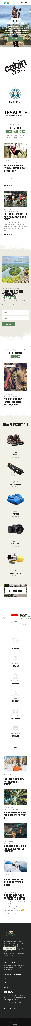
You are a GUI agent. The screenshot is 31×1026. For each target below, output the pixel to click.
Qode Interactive (15, 1022)
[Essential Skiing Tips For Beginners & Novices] (15, 763)
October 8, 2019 (9, 160)
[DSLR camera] (15, 529)
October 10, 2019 (9, 209)
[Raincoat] (15, 499)
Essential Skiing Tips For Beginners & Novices (14, 781)
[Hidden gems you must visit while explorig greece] (15, 864)
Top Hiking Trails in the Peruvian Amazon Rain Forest (15, 216)
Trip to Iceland (18, 995)
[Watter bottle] (15, 558)
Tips (8, 194)
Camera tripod (15, 484)
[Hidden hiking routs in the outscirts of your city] (15, 797)
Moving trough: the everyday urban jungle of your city (15, 168)
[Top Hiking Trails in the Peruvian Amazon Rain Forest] (15, 199)
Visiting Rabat (18, 1002)
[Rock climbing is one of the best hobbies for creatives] (15, 830)
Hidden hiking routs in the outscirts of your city (15, 815)
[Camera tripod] (15, 469)
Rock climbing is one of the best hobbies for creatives (15, 848)
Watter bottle (15, 573)
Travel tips (9, 145)
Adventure (10, 366)
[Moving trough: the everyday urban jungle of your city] (15, 150)
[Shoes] (15, 440)
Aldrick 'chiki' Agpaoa (11, 163)
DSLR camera (15, 543)
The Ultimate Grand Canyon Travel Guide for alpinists (14, 401)
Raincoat (15, 514)
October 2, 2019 (9, 995)
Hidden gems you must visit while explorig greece (15, 882)
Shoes (15, 454)
